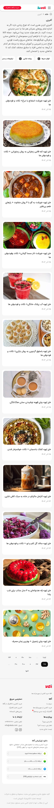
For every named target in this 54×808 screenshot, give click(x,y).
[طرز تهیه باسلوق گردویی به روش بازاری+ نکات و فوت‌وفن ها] (27, 333)
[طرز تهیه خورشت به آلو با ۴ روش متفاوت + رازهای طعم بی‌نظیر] (27, 184)
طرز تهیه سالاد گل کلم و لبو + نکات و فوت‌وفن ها (28, 543)
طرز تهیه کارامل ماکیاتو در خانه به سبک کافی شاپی (28, 496)
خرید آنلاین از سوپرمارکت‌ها (42, 707)
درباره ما (49, 704)
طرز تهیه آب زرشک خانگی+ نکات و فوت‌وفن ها (29, 304)
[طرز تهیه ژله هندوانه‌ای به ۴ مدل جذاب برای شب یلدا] (27, 572)
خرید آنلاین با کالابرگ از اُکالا (12, 704)
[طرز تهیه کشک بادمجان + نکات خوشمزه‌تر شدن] (27, 431)
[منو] (49, 9)
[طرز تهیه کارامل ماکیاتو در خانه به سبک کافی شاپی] (27, 478)
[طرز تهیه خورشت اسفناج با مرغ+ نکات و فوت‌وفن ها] (27, 82)
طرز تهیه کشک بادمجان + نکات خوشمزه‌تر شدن (29, 449)
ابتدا (44, 657)
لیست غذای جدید (45, 729)
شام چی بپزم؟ (47, 721)
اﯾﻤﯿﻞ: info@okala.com (13, 725)
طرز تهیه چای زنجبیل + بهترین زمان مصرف (31, 641)
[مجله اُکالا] (41, 7)
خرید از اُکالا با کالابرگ (12, 8)
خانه (47, 14)
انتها (27, 671)
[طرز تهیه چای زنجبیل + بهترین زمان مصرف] (27, 623)
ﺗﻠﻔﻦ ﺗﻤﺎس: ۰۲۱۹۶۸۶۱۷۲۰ (13, 721)
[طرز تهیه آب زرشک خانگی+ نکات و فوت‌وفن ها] (27, 286)
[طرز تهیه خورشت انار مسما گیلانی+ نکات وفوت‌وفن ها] (27, 235)
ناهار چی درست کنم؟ (44, 725)
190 (22, 657)
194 (9, 657)
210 (16, 664)
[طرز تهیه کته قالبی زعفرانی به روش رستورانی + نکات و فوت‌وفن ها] (27, 133)
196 (37, 664)
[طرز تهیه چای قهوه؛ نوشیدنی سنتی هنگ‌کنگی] (27, 384)
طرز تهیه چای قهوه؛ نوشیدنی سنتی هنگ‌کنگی (30, 402)
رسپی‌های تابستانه (16, 711)
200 (23, 664)
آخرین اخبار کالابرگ (15, 707)
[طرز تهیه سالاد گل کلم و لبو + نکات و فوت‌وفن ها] (27, 525)
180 (30, 657)
